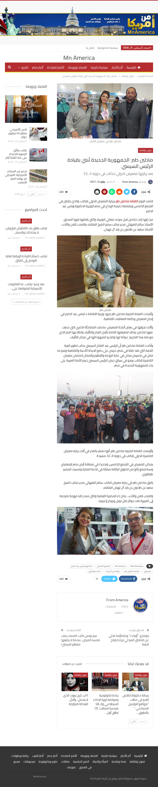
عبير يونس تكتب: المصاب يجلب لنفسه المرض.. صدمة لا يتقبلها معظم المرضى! (80, 640)
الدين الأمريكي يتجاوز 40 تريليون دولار (17, 133)
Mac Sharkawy (136, 566)
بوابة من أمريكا (113, 571)
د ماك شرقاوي (94, 571)
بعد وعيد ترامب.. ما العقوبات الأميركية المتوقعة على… (26, 286)
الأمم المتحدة (55, 67)
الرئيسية (131, 67)
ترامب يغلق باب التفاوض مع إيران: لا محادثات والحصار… (26, 230)
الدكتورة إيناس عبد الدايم (81, 566)
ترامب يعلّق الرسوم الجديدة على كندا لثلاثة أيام (16, 154)
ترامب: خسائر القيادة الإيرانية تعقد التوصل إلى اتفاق (26, 258)
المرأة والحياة (100, 761)
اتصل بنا (90, 47)
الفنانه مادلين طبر (131, 571)
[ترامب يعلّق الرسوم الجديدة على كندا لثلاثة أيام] (38, 155)
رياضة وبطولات (20, 755)
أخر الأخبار (117, 67)
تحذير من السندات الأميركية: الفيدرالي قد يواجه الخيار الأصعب (16, 177)
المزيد (24, 67)
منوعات (71, 767)
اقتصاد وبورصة (77, 67)
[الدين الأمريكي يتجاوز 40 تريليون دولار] (38, 134)
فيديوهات (29, 761)
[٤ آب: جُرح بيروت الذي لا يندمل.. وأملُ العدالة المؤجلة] (75, 682)
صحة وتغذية (119, 761)
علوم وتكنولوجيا (48, 761)
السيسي (147, 571)
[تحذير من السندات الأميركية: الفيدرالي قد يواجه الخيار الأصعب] (38, 176)
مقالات (65, 761)
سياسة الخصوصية (107, 47)
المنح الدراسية (81, 761)
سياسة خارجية (99, 67)
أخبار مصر (37, 67)
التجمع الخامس (103, 566)
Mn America (79, 57)
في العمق (85, 767)
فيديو (16, 761)
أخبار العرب (38, 755)
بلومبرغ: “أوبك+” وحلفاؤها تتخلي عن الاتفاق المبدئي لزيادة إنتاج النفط (129, 640)
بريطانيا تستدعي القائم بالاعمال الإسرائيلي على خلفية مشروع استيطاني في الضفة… (26, 97)
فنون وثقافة (145, 150)
